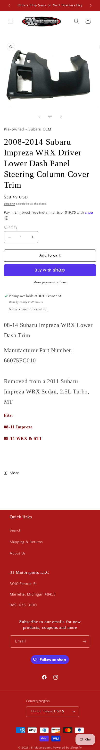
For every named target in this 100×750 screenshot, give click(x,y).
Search (15, 531)
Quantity (10, 227)
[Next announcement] (90, 5)
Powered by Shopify (67, 747)
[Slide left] (39, 116)
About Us (18, 553)
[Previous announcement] (9, 5)
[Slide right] (61, 116)
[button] (10, 21)
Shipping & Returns (26, 542)
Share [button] (14, 473)
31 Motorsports (41, 747)
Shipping (9, 203)
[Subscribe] (84, 641)
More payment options (50, 282)
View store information (28, 309)
